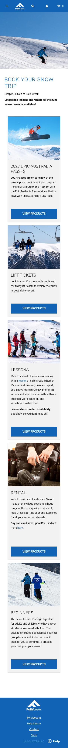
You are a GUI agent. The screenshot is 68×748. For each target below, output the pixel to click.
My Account (34, 717)
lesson (22, 380)
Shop (34, 735)
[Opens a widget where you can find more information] (53, 741)
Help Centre (34, 723)
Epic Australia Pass (34, 741)
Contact (34, 729)
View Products (34, 213)
